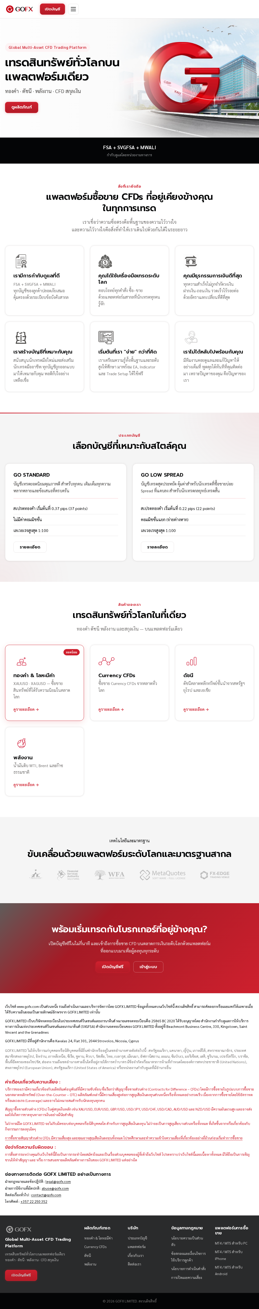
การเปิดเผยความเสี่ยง (186, 1277)
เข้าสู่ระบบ (148, 967)
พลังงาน (90, 1264)
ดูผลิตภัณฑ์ (21, 107)
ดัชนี (87, 1255)
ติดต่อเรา (134, 1264)
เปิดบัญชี (52, 9)
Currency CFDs (95, 1246)
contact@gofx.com (46, 1194)
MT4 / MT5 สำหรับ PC (231, 1243)
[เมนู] (73, 9)
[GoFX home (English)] (19, 9)
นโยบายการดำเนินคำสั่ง (188, 1268)
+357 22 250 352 (33, 1201)
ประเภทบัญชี (137, 1238)
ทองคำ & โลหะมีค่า (98, 1238)
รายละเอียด (30, 547)
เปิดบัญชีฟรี (112, 967)
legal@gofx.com (58, 1181)
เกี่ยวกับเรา (136, 1255)
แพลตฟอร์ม (137, 1246)
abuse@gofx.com (55, 1188)
